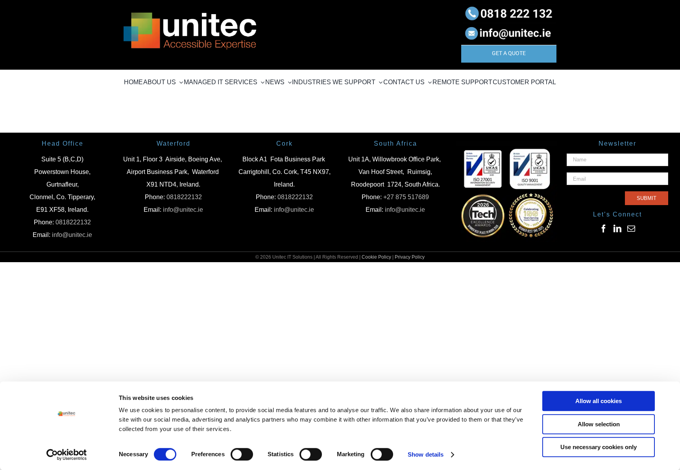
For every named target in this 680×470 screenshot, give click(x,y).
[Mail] (631, 229)
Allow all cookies (598, 401)
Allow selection (599, 424)
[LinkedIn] (617, 229)
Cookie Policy (376, 257)
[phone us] (508, 7)
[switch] (242, 454)
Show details (425, 454)
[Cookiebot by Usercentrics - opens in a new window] (66, 455)
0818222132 (73, 222)
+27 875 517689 (406, 197)
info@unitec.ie (72, 234)
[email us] (508, 25)
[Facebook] (604, 229)
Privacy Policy (410, 257)
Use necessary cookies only (598, 447)
